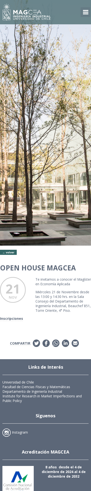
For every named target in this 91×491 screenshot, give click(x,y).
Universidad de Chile (18, 382)
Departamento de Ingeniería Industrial (32, 391)
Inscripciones (11, 318)
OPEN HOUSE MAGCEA (38, 267)
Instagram (20, 432)
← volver (8, 252)
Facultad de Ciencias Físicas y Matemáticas (36, 386)
